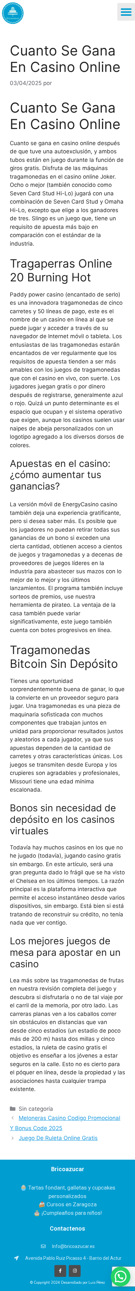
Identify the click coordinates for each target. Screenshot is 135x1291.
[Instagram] (75, 1271)
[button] (126, 12)
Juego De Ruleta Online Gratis (58, 1138)
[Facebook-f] (60, 1271)
